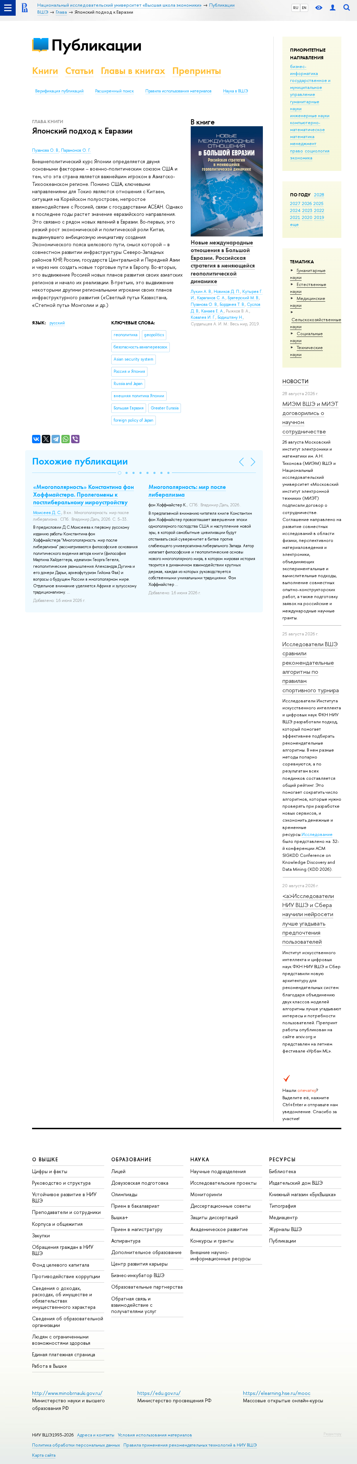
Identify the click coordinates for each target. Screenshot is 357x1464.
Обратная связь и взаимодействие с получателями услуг (133, 1304)
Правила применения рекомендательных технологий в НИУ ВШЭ (190, 1445)
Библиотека (282, 1171)
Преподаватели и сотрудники (66, 1212)
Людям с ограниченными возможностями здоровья (61, 1339)
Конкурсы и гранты (212, 1240)
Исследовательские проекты (223, 1182)
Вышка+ (119, 1217)
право (296, 151)
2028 (319, 194)
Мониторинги (206, 1194)
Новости (295, 381)
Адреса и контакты (95, 1435)
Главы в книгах (133, 71)
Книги (45, 71)
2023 (307, 210)
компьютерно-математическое (307, 126)
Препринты (196, 71)
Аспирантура (125, 1240)
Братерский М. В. (243, 298)
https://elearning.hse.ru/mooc (276, 1393)
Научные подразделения (218, 1171)
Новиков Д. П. (227, 291)
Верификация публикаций (59, 91)
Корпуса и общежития (57, 1224)
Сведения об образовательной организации (67, 1321)
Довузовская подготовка (139, 1182)
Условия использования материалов (155, 1435)
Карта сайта (43, 1455)
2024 (295, 210)
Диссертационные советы (220, 1205)
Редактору (332, 1433)
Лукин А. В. (201, 291)
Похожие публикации (80, 461)
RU (295, 7)
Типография (282, 1205)
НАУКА (200, 1159)
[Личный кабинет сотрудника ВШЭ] (332, 8)
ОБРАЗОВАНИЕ (131, 1159)
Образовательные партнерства (147, 1286)
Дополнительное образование (146, 1252)
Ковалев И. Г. (203, 317)
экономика (301, 157)
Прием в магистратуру (136, 1229)
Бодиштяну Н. (230, 317)
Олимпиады (124, 1194)
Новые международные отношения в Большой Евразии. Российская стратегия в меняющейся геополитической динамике (223, 262)
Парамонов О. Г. (76, 150)
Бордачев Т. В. (232, 304)
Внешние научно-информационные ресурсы (220, 1255)
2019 (319, 217)
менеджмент (303, 143)
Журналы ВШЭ (285, 1229)
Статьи (79, 71)
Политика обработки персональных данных (76, 1445)
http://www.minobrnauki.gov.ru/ (67, 1393)
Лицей (118, 1171)
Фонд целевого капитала (60, 1264)
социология (317, 151)
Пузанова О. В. (45, 150)
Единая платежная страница (63, 1354)
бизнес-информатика (304, 69)
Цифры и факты (49, 1171)
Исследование (317, 834)
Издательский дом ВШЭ (296, 1182)
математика (302, 136)
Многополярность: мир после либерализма (187, 490)
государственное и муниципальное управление (310, 87)
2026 (307, 203)
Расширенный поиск (114, 91)
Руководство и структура (61, 1182)
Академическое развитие (219, 1229)
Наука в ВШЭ (235, 91)
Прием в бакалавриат (135, 1205)
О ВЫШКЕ (45, 1159)
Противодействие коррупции (66, 1276)
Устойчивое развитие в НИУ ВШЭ (64, 1197)
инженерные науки (309, 115)
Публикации (96, 44)
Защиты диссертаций (214, 1217)
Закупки (41, 1235)
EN (304, 7)
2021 (295, 217)
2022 (319, 210)
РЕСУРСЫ (282, 1159)
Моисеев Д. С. (47, 512)
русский (57, 323)
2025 (318, 203)
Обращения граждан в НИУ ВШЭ (62, 1250)
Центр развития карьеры (139, 1263)
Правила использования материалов (178, 91)
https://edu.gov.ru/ (159, 1393)
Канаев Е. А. (212, 311)
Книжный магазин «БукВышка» (302, 1194)
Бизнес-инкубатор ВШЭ (138, 1275)
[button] (119, 472)
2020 (307, 217)
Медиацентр (283, 1217)
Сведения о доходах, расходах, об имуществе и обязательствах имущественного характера (64, 1298)
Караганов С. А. (211, 298)
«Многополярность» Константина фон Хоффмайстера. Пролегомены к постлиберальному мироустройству (83, 494)
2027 (295, 203)
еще (294, 224)
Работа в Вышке (49, 1366)
